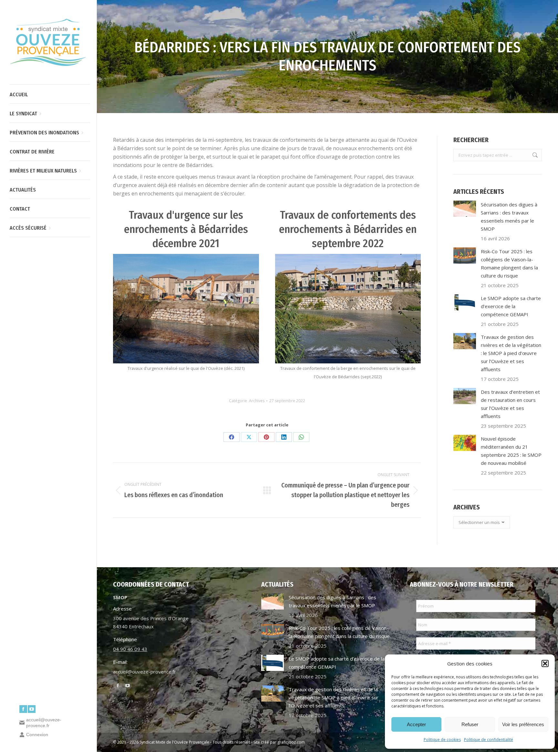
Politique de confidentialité (488, 739)
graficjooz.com (291, 742)
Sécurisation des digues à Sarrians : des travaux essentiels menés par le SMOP (509, 216)
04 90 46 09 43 (130, 649)
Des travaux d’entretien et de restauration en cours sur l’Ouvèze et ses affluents (510, 404)
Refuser (469, 724)
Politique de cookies (442, 739)
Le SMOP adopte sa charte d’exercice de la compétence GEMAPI (511, 306)
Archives (256, 400)
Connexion (37, 734)
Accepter (416, 724)
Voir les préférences (523, 724)
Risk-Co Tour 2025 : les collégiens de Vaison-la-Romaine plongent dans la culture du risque (509, 263)
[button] (545, 663)
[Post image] (464, 209)
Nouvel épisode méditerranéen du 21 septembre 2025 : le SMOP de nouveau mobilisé (511, 450)
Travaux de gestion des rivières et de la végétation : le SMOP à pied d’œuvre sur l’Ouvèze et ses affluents (511, 353)
